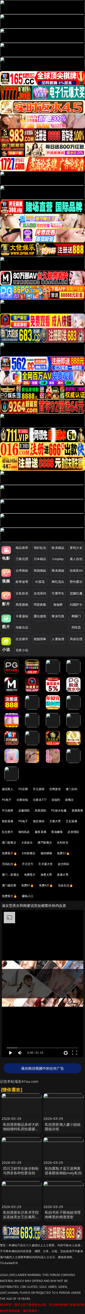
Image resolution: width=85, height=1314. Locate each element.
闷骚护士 (76, 604)
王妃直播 (71, 821)
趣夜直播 (40, 832)
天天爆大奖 (45, 864)
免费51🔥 (63, 853)
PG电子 (7, 800)
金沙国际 (63, 864)
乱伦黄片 (7, 832)
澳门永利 (71, 789)
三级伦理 (22, 559)
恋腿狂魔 (76, 593)
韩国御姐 (40, 570)
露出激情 (40, 616)
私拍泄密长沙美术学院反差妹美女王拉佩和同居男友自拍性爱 (21, 1217)
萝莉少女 (76, 548)
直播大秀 (62, 875)
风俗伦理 (76, 639)
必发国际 (73, 832)
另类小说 (22, 650)
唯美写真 (58, 616)
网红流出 (58, 582)
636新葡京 (29, 853)
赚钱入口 (28, 896)
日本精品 (40, 559)
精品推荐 (22, 548)
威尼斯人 (7, 789)
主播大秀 (55, 821)
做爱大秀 (46, 875)
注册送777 (40, 800)
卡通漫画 (22, 616)
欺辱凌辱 (22, 582)
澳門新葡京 (45, 843)
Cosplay (58, 559)
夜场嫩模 (57, 832)
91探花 (40, 582)
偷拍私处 (24, 832)
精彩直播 (7, 821)
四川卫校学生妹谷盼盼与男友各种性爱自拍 (21, 1170)
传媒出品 (22, 627)
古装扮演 (22, 593)
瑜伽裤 (58, 604)
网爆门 (76, 616)
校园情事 (40, 639)
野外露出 (76, 582)
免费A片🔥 (46, 885)
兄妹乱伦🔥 (65, 885)
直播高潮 (77, 810)
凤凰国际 (40, 810)
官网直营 (55, 789)
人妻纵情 (58, 639)
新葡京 (69, 800)
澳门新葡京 (9, 843)
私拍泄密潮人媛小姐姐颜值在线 (63, 1126)
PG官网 (23, 789)
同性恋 (76, 627)
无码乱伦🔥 (9, 864)
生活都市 (22, 639)
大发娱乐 (27, 843)
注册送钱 (22, 800)
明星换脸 (40, 604)
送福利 (55, 800)
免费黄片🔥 (9, 896)
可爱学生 (58, 593)
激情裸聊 (46, 853)
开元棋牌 (38, 789)
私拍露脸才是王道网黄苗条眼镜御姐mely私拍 (63, 1170)
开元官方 (28, 864)
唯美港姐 (58, 570)
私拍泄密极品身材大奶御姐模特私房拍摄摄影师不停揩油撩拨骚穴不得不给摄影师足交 (21, 1131)
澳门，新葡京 (10, 875)
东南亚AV (76, 570)
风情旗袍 (22, 604)
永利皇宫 (62, 843)
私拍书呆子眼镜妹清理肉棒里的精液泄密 (63, 1214)
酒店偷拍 (38, 821)
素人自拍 (76, 559)
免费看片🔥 (9, 853)
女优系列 (40, 593)
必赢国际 (24, 810)
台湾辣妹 (22, 570)
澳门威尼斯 (9, 885)
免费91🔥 (27, 885)
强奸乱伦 (40, 548)
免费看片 (30, 875)
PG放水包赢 (59, 810)
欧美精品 (58, 548)
